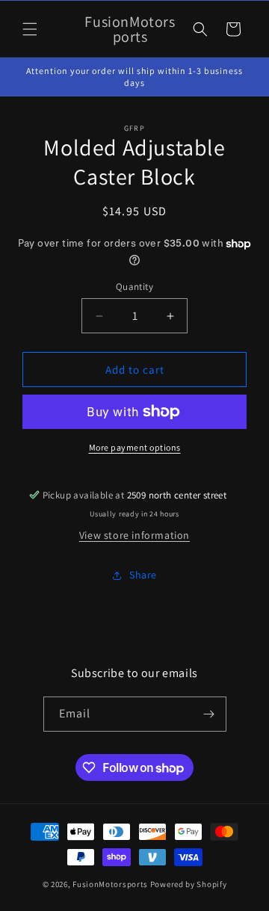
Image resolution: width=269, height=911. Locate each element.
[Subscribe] (209, 714)
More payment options (135, 447)
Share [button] (143, 574)
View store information (134, 535)
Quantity (134, 286)
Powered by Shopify (188, 884)
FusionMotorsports (110, 884)
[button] (29, 29)
